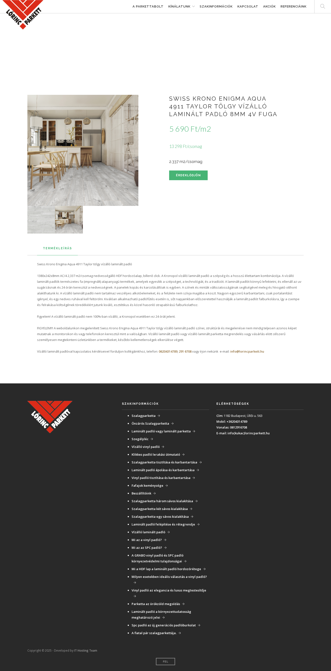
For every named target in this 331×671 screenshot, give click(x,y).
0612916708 (238, 427)
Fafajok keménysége (147, 485)
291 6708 (185, 351)
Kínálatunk (179, 6)
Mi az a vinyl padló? (147, 540)
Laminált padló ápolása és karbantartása (163, 470)
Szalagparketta (144, 415)
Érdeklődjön (188, 175)
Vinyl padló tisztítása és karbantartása (161, 478)
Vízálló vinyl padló (146, 447)
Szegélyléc (140, 439)
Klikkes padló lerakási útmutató (156, 454)
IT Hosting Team (85, 650)
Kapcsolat (247, 6)
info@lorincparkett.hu (247, 351)
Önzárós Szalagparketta (150, 423)
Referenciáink (294, 6)
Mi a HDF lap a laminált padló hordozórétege (166, 569)
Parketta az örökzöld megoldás (156, 604)
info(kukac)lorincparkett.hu (249, 433)
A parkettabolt (148, 6)
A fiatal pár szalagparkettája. (154, 633)
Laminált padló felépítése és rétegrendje (163, 524)
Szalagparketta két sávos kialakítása (160, 509)
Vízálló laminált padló (148, 532)
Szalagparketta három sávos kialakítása (162, 501)
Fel (165, 661)
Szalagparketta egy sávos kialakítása (160, 516)
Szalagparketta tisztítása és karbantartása (164, 462)
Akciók (269, 6)
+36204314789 (237, 421)
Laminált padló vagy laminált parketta (161, 431)
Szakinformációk (216, 6)
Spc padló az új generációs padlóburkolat (164, 625)
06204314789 (168, 351)
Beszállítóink (141, 493)
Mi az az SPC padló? (147, 547)
